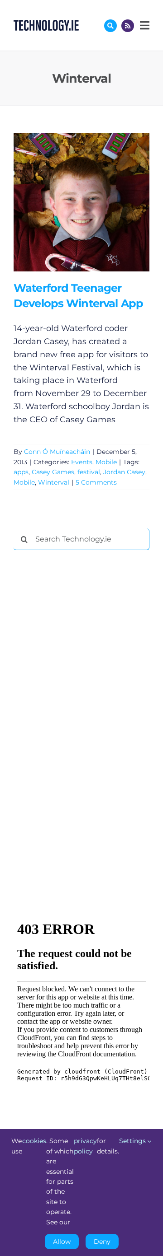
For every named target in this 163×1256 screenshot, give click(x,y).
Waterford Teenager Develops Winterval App (68, 202)
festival (88, 472)
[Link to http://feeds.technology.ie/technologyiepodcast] (127, 25)
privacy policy (85, 1146)
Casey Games (53, 472)
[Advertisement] (81, 694)
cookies (34, 1141)
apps (21, 472)
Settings (133, 1141)
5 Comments (96, 482)
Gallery (94, 202)
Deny (102, 1241)
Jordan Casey (124, 472)
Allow (62, 1241)
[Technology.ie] (46, 24)
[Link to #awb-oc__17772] (110, 25)
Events (81, 462)
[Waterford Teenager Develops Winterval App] (81, 202)
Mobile (106, 462)
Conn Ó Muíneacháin (57, 452)
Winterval (53, 482)
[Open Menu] (143, 25)
